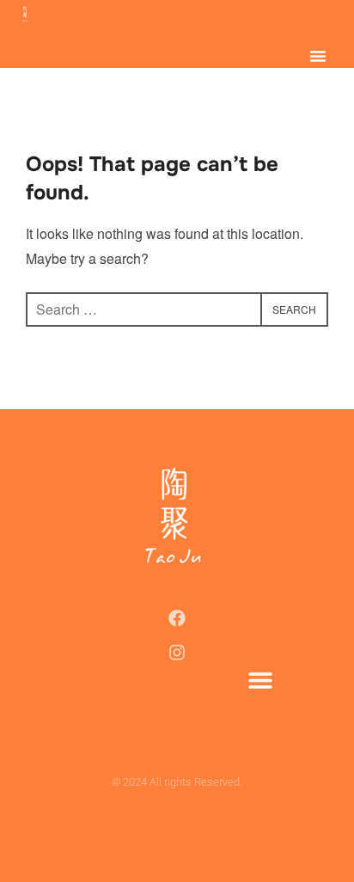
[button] (318, 56)
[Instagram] (177, 652)
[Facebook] (177, 618)
